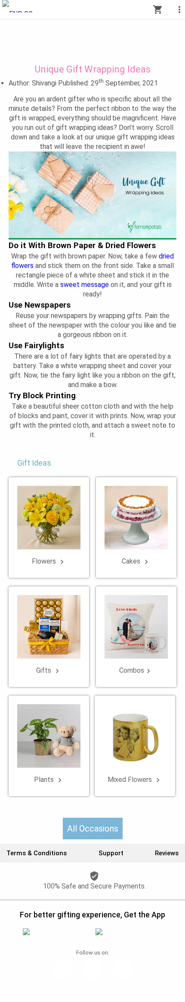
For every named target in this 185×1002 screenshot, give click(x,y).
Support (111, 853)
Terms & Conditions (36, 853)
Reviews (167, 853)
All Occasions (92, 828)
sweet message (84, 284)
